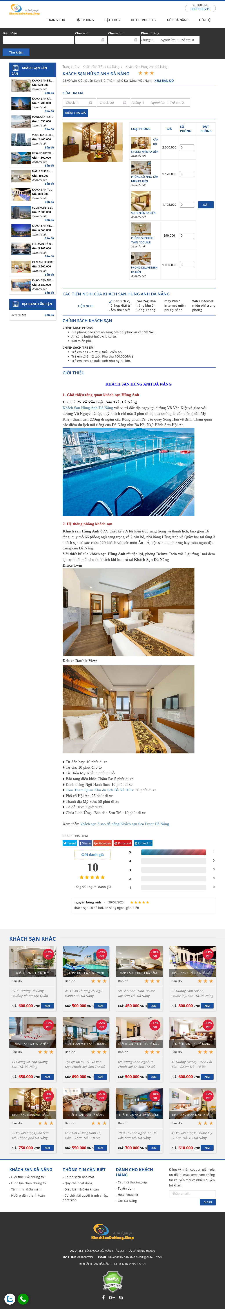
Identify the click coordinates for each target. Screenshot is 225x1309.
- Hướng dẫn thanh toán (27, 1195)
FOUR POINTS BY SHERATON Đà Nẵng (43, 207)
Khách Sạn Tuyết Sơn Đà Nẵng (43, 189)
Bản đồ (49, 93)
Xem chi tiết (138, 156)
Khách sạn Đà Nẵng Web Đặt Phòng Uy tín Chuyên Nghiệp (24, 9)
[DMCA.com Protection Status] (112, 1281)
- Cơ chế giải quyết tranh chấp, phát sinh (85, 1197)
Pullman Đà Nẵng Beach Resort (43, 244)
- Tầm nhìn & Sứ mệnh (25, 1189)
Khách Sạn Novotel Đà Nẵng (43, 280)
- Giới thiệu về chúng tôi (27, 1177)
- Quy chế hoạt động (78, 1183)
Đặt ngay (206, 205)
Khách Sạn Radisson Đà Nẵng (43, 98)
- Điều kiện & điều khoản (81, 1189)
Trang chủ (56, 20)
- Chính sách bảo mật (78, 1177)
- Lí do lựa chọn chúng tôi (28, 1183)
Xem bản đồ (164, 80)
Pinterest (124, 843)
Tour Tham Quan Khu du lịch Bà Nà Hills (99, 790)
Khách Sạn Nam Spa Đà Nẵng (139, 1115)
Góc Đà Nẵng (178, 20)
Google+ (104, 843)
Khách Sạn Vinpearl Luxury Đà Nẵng (43, 225)
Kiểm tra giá (75, 113)
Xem (47, 1006)
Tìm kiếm (16, 52)
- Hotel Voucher (127, 1194)
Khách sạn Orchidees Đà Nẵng (139, 1044)
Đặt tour (112, 20)
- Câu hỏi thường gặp (131, 1182)
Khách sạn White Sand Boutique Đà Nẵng (86, 1044)
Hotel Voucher (143, 20)
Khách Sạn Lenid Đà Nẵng (86, 1115)
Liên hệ (204, 20)
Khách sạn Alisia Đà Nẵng (33, 1044)
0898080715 (200, 9)
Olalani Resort (43, 262)
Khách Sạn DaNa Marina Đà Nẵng (192, 1115)
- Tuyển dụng (125, 1188)
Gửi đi (208, 1202)
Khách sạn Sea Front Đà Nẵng (144, 824)
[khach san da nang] (9, 1299)
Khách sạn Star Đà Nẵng (192, 1044)
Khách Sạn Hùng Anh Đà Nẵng (146, 67)
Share (86, 843)
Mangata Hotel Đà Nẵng (43, 117)
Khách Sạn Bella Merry (43, 80)
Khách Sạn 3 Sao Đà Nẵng (101, 67)
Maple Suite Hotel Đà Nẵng (43, 171)
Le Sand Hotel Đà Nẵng (43, 153)
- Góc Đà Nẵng (126, 1201)
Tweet (71, 843)
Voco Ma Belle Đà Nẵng (43, 135)
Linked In (144, 843)
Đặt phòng (85, 20)
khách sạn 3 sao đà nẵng (99, 824)
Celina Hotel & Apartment (85, 973)
